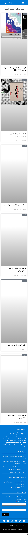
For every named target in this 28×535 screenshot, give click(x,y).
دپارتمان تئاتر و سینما (19, 484)
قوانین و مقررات (14, 529)
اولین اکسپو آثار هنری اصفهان (16, 345)
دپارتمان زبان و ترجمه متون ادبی (16, 487)
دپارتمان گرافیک (8, 482)
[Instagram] (12, 520)
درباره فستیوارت (21, 529)
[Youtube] (16, 520)
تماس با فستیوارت (14, 530)
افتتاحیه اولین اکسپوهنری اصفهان (15, 205)
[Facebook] (23, 520)
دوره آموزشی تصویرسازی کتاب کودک (17, 469)
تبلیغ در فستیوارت (6, 529)
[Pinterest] (8, 520)
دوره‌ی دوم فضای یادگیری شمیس (18, 472)
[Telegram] (4, 520)
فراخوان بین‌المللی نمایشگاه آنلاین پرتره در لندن (14, 466)
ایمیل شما (23, 507)
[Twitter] (20, 520)
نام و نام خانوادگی (21, 502)
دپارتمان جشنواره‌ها (19, 482)
